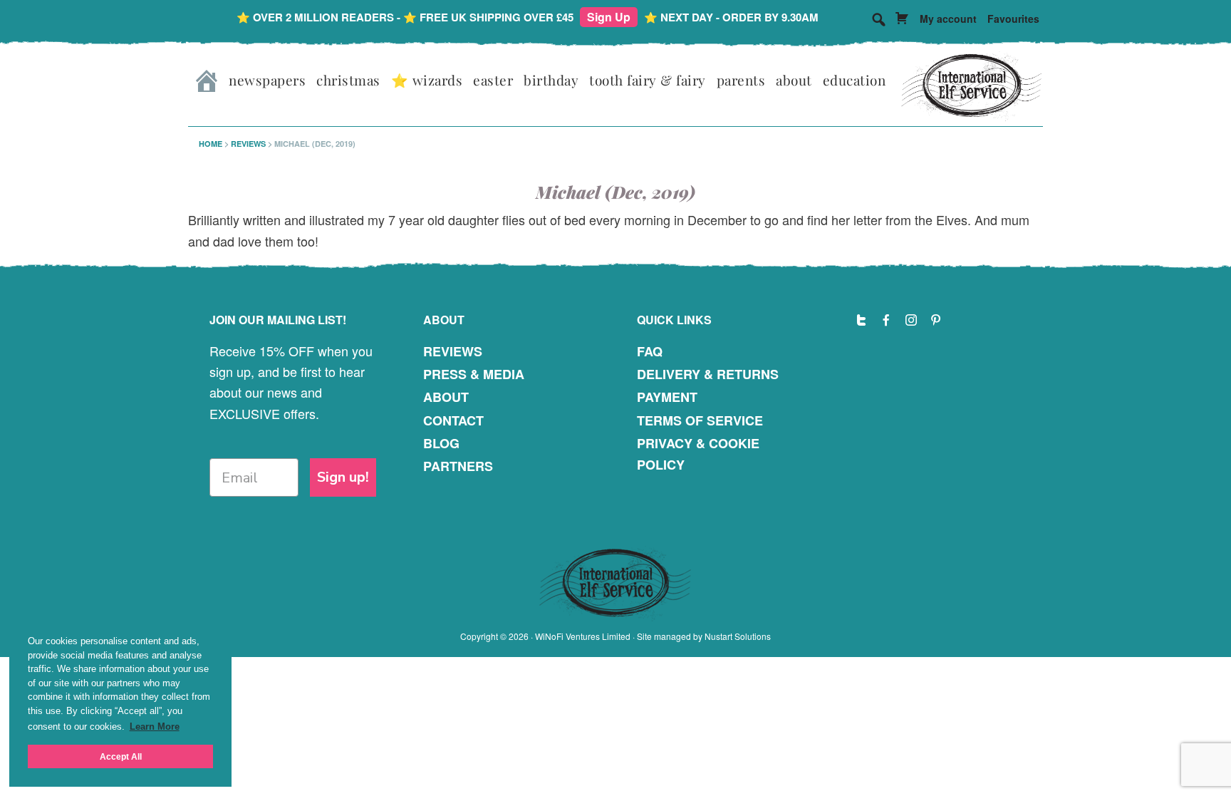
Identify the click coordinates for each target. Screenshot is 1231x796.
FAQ (650, 351)
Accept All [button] (121, 756)
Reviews (248, 143)
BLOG (441, 443)
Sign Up (608, 17)
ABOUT (446, 397)
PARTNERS (458, 466)
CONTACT (453, 420)
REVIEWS (452, 351)
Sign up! (343, 477)
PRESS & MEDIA (473, 374)
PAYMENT (667, 397)
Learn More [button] (155, 726)
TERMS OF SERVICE (700, 420)
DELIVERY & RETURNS (708, 374)
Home (210, 143)
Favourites (1013, 18)
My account (948, 18)
